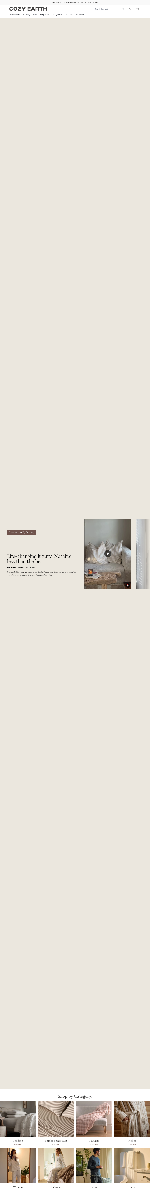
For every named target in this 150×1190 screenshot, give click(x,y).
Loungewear (57, 14)
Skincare (69, 14)
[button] (137, 8)
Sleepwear (44, 14)
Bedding (26, 14)
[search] (123, 8)
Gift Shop (80, 14)
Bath (35, 14)
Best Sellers (15, 14)
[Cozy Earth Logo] (28, 9)
